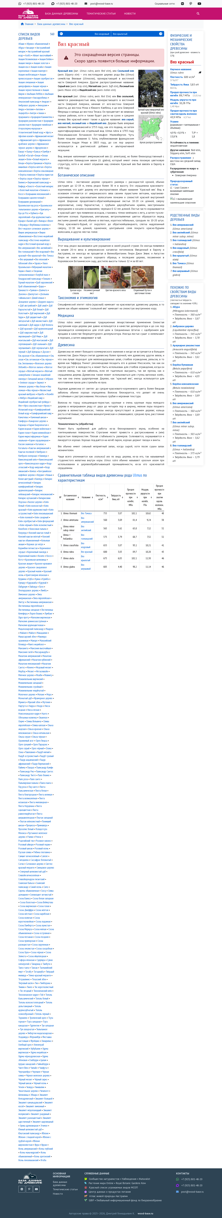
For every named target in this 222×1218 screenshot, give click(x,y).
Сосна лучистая (43, 925)
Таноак (34, 967)
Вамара (42, 221)
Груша (41, 286)
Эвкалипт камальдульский (30, 1102)
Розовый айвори (26, 844)
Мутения (46, 702)
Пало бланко (44, 775)
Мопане (40, 694)
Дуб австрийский (28, 305)
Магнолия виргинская (40, 617)
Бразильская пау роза (28, 205)
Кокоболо (22, 528)
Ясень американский (27, 1148)
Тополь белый (41, 998)
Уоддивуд (23, 1037)
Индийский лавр (35, 398)
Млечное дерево (26, 675)
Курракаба (32, 582)
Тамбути (46, 964)
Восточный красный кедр (37, 244)
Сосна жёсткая (25, 913)
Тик (36, 983)
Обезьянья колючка (27, 717)
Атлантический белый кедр (30, 132)
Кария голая (24, 432)
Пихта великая (45, 794)
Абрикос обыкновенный (37, 43)
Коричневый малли (27, 556)
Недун (40, 706)
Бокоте (30, 186)
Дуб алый (42, 305)
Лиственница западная (28, 609)
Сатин (21, 863)
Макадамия (42, 633)
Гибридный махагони (41, 267)
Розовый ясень (41, 848)
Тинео (29, 987)
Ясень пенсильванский (28, 1160)
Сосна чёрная (37, 952)
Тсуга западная (34, 1021)
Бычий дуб (32, 221)
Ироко (47, 405)
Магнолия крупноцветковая (31, 625)
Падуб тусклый (47, 756)
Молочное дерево (26, 694)
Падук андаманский (29, 759)
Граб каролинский (44, 282)
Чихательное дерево (28, 1091)
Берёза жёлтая (36, 167)
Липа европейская (41, 598)
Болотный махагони (29, 190)
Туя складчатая (27, 1029)
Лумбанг (48, 613)
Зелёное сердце (27, 382)
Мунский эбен (34, 702)
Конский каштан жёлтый (29, 536)
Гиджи (21, 271)
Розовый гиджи (43, 844)
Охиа (20, 752)
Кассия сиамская (26, 444)
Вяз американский (26, 248)
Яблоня (45, 1133)
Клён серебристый (26, 521)
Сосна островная (42, 933)
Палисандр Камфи (44, 767)
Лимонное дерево (26, 594)
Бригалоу (44, 209)
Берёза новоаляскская (186, 384)
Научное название (180, 69)
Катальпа (22, 448)
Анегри (33, 113)
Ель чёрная (47, 359)
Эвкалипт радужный (40, 1114)
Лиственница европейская (30, 605)
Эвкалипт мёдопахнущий (29, 1110)
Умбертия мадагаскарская (39, 1033)
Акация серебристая (43, 78)
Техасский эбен (39, 979)
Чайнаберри (42, 1064)
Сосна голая (43, 906)
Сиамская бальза (26, 883)
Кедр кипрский (36, 467)
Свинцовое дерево (45, 867)
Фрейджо (35, 1041)
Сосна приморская (26, 940)
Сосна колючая (25, 917)
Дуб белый (38, 309)
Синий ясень (36, 887)
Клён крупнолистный (37, 509)
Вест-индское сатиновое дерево (33, 228)
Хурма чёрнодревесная (29, 1056)
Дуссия (45, 351)
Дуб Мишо (37, 336)
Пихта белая (41, 790)
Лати (41, 586)
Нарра (32, 706)
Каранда (22, 425)
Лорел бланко (36, 613)
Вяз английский (44, 248)
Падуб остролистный (28, 756)
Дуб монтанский (39, 340)
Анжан (41, 113)
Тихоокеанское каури (28, 994)
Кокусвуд (22, 532)
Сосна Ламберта (26, 925)
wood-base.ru (145, 1213)
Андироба (23, 113)
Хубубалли (35, 1048)
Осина (48, 748)
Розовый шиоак (25, 848)
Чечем (21, 1087)
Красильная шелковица (35, 559)
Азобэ (28, 55)
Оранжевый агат (26, 740)
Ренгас (38, 836)
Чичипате (44, 1091)
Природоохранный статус (181, 182)
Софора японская (26, 960)
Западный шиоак (35, 378)
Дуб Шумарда (33, 351)
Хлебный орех (25, 1044)
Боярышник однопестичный (31, 197)
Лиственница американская (39, 602)
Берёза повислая (27, 174)
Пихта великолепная (27, 798)
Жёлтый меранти (35, 371)
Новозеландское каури (29, 713)
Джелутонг (33, 294)
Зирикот (40, 382)
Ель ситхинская (32, 359)
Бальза (37, 151)
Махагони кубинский (41, 659)
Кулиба (45, 579)
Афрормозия (41, 147)
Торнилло (22, 1017)
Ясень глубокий (46, 1148)
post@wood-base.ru (101, 3)
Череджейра (24, 1071)
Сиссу (43, 890)
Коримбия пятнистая (28, 548)
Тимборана (45, 983)
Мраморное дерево (43, 698)
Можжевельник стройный (30, 686)
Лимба (44, 590)
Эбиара (34, 1094)
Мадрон (49, 629)
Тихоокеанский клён (43, 990)
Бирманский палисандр (38, 182)
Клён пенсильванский (43, 513)
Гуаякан (33, 290)
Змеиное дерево (26, 386)
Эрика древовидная (29, 1125)
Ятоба (43, 1160)
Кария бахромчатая (38, 425)
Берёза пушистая (45, 174)
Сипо (46, 887)
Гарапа (38, 263)
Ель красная (23, 355)
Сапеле (44, 856)
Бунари (21, 221)
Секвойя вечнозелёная (28, 875)
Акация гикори (25, 63)
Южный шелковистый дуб (30, 1129)
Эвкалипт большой (43, 1098)
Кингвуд (39, 479)
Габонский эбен (25, 263)
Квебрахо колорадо (27, 455)
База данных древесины (61, 13)
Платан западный (45, 817)
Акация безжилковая (27, 59)
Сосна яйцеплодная (37, 956)
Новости (130, 13)
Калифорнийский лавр (41, 413)
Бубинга (34, 213)
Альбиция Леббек (35, 94)
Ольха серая (24, 736)
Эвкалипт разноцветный (29, 1118)
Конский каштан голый (39, 532)
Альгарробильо (40, 97)
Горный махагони (26, 282)
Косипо (41, 556)
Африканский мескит (44, 136)
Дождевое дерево (27, 301)
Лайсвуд (33, 586)
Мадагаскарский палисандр (31, 629)
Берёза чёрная (41, 178)
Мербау (21, 671)
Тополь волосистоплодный (30, 1002)
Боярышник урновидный (29, 201)
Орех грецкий (24, 744)
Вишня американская (27, 232)
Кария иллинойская (41, 432)
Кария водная (24, 428)
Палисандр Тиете (28, 775)
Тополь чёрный (42, 1014)
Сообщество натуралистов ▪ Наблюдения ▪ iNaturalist (119, 1179)
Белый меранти (40, 159)
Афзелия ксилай (25, 136)
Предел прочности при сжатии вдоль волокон (183, 112)
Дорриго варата (45, 301)
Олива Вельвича (33, 721)
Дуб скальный (39, 344)
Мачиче (30, 667)
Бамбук (46, 151)
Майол (32, 633)
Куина (37, 579)
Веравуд (24, 224)
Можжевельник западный (30, 682)
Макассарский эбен (27, 636)
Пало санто (35, 779)
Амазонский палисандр (29, 101)
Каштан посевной (26, 452)
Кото (20, 559)
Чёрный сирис (40, 1079)
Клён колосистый (34, 505)
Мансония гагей (25, 652)
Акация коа (23, 67)
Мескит (30, 671)
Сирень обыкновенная (28, 890)
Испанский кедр (25, 409)
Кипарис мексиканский (42, 494)
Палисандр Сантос (44, 771)
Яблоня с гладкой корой (29, 1137)
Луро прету (23, 617)
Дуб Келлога (47, 325)
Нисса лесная (33, 710)
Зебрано (49, 378)
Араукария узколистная (186, 345)
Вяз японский (41, 259)
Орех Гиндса (41, 740)
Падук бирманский (40, 763)
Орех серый (23, 748)
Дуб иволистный (39, 321)
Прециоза (30, 825)
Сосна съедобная (44, 948)
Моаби (39, 675)
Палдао (30, 767)
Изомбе (50, 394)
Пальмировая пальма (28, 783)
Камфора (22, 421)
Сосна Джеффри (26, 910)
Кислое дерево (35, 502)
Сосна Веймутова (45, 902)
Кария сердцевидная (39, 440)
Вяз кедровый (42, 251)
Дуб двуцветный (33, 317)
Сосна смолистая (26, 948)
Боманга (44, 190)
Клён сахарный (41, 517)
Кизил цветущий (25, 479)
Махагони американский (29, 656)
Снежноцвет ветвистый (40, 894)
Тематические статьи (101, 13)
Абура (21, 47)
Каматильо (23, 417)
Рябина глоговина (42, 852)
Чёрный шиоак (25, 1083)
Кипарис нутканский (27, 498)
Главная (29, 24)
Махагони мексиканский (29, 663)
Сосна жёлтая (42, 910)
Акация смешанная (26, 82)
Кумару (21, 582)
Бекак (37, 155)
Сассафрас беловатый (41, 860)
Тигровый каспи (25, 983)
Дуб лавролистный (28, 332)
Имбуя (23, 398)
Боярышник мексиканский (37, 194)
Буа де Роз (23, 213)
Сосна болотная (27, 902)
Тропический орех (37, 1017)
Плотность (176, 77)
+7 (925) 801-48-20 (33, 3)
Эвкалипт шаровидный (42, 1121)
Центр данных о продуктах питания (110, 1191)
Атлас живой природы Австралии (108, 1196)
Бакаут (21, 151)
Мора (49, 694)
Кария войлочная (42, 428)
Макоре (34, 640)
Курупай (43, 582)
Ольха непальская (41, 733)
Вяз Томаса (86, 513)
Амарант (46, 101)
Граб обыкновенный (27, 286)
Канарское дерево (37, 421)
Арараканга (23, 117)
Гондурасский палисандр (29, 278)
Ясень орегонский (42, 1156)
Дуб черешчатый (40, 348)
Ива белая (40, 386)
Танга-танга (23, 967)
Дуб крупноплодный (43, 328)
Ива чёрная (32, 390)
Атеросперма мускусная (29, 128)
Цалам (43, 1060)
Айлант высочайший (42, 55)
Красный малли (34, 571)
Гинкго (29, 271)
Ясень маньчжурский (29, 1152)
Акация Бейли (45, 59)
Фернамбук (35, 1037)
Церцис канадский (26, 1064)
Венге (50, 221)
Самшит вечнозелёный (28, 856)
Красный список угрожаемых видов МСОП (113, 1187)
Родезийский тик (26, 840)
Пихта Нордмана (26, 806)
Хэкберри (33, 1060)
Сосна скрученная (40, 944)
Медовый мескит (43, 667)
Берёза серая (26, 178)
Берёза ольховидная (43, 171)
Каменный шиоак (38, 417)
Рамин (30, 836)
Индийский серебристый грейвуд (33, 402)
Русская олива (24, 852)
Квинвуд (43, 455)
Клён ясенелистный (42, 525)
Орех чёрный (38, 748)
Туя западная (48, 1025)
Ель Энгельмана (25, 363)
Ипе (20, 405)
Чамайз (34, 1067)
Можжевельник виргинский (30, 679)
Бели (29, 159)
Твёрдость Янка (179, 84)
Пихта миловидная (38, 802)
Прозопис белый (26, 829)
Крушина (22, 579)
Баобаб (21, 155)
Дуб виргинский (37, 313)
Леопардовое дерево (28, 590)
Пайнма (21, 767)
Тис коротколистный (43, 987)
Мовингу (48, 675)
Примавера (42, 825)
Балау (29, 151)
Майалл (23, 633)
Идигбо (40, 394)
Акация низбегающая (28, 74)
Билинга (22, 182)
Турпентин (34, 1025)
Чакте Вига (23, 1067)
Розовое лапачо (43, 840)
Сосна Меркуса (25, 929)
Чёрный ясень (40, 1083)
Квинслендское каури (35, 463)
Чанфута (43, 1067)
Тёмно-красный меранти (39, 975)
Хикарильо (46, 1041)
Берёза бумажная (34, 163)
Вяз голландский (26, 251)
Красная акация (25, 563)
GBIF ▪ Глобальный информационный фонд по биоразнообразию (125, 1200)
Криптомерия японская (36, 575)
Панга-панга (45, 783)
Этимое (44, 1125)
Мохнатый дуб (25, 698)
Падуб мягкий (43, 752)
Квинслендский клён (27, 459)
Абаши (21, 43)
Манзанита (23, 648)
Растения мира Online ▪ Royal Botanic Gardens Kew (117, 1183)
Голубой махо (42, 274)
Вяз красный (86, 551)
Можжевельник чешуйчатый (31, 690)
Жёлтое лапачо (36, 367)
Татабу (28, 971)
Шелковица (23, 1094)
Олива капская (38, 725)
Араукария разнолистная (29, 120)
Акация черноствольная (29, 90)
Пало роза (23, 779)
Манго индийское (36, 644)
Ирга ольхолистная (33, 405)
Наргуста (22, 706)
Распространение (180, 157)
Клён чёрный (26, 525)
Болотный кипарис (44, 186)
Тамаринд (35, 964)
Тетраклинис (24, 979)
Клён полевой (26, 517)
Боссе (21, 194)
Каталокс (40, 444)
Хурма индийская (39, 1052)
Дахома (22, 294)
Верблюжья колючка (39, 224)
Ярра (37, 1144)
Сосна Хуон (23, 952)
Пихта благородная (27, 794)
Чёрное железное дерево (38, 1075)
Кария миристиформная (29, 436)
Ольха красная (35, 729)
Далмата (43, 290)
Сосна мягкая (40, 929)
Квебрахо (41, 452)
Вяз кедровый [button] (102, 33)
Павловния (30, 752)
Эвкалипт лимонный (35, 1106)
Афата (48, 132)
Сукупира (41, 960)
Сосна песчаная (25, 937)
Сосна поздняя (42, 937)
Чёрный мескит (25, 1079)
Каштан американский (39, 448)
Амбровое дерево (26, 105)
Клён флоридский (46, 521)
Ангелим (30, 109)
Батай (30, 155)
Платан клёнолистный (30, 821)
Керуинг (40, 475)
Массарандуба (41, 652)
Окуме (21, 721)
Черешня (36, 1071)
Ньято (44, 713)
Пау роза (22, 786)
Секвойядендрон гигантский (31, 879)
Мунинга (22, 702)
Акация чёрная (39, 86)
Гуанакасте (23, 290)
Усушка (174, 121)
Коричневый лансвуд (36, 552)
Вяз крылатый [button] (120, 33)
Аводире (30, 47)
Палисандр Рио (27, 771)
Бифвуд (21, 186)
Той (41, 994)
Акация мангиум (38, 70)
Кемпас (33, 471)
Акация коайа (37, 67)
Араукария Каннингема (41, 117)
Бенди (21, 163)
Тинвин (21, 987)
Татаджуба (39, 971)
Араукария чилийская (41, 124)
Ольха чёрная (38, 736)
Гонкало (46, 278)
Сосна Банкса (24, 898)
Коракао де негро (35, 544)
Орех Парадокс (40, 744)
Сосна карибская (41, 913)
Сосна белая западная (43, 898)
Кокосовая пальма (38, 528)
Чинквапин (39, 1087)
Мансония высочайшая (40, 648)
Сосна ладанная (43, 921)
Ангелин (39, 109)
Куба (30, 579)
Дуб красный (26, 328)
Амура (21, 109)
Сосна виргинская (28, 906)
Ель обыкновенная (40, 355)
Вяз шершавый (26, 259)
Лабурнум (22, 586)
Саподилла (23, 860)
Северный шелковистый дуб (33, 871)
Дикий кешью (38, 298)
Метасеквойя (42, 671)
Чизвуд (29, 1087)
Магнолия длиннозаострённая (32, 621)
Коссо (49, 556)
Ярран (44, 1144)
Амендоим (42, 105)
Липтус (21, 602)
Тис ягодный (25, 990)
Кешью (49, 475)
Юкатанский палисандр (29, 1133)
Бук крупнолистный (41, 217)
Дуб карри (34, 325)
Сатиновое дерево (34, 863)
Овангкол (43, 717)
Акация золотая (41, 63)
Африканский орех (28, 140)
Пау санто (33, 786)
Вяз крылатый (34, 255)
